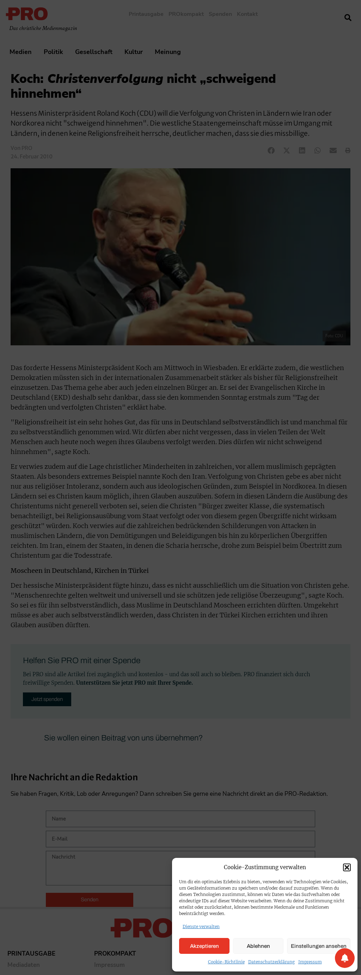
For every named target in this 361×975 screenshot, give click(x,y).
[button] (346, 867)
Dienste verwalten (201, 926)
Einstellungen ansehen (319, 946)
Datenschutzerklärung (271, 961)
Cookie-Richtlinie (226, 961)
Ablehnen (258, 946)
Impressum (310, 961)
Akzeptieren (204, 946)
